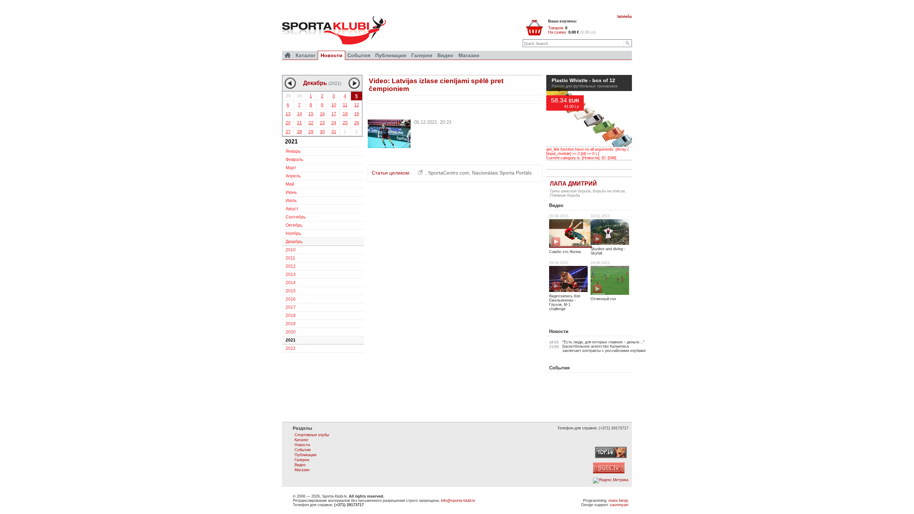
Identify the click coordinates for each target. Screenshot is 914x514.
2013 (291, 274)
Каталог (306, 55)
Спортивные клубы (312, 435)
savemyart (619, 505)
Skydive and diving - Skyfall (608, 251)
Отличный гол (603, 299)
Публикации (390, 55)
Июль (291, 200)
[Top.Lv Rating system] (611, 456)
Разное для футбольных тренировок (585, 86)
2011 (290, 258)
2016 (291, 299)
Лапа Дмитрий (573, 184)
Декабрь (294, 241)
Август (292, 208)
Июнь (291, 192)
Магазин (468, 55)
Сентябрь (296, 217)
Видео (556, 205)
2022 (291, 348)
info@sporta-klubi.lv (458, 500)
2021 (291, 340)
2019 (291, 323)
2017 (291, 307)
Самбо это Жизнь (565, 252)
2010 (291, 249)
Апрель (293, 175)
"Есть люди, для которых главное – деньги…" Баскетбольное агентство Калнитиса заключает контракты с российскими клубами (604, 346)
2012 (291, 266)
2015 (291, 290)
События (559, 368)
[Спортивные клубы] (287, 55)
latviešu (624, 16)
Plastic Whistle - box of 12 (583, 80)
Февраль (294, 159)
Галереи (421, 55)
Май (290, 184)
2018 (291, 315)
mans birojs (618, 500)
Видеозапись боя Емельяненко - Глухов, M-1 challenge (564, 302)
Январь (293, 151)
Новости (558, 331)
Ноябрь (293, 233)
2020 (291, 331)
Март (291, 167)
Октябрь (294, 225)
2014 (291, 282)
